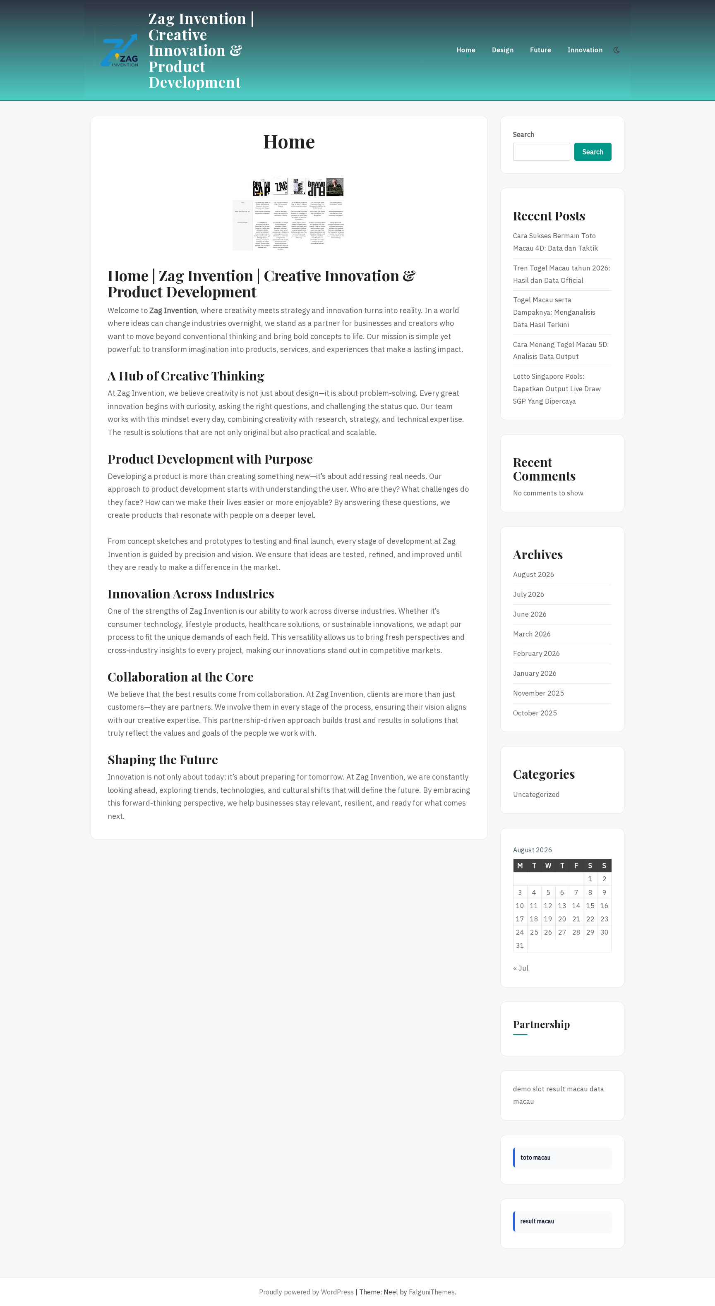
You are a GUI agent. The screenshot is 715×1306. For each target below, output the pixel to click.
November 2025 (538, 693)
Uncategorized (536, 794)
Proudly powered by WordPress (306, 1292)
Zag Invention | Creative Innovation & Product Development (201, 49)
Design (503, 50)
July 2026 (529, 594)
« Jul (520, 968)
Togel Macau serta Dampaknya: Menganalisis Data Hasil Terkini (554, 312)
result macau (567, 1088)
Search (524, 134)
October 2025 (535, 713)
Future (541, 50)
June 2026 (530, 614)
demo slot (529, 1088)
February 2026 (536, 653)
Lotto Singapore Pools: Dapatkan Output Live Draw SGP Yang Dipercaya (557, 389)
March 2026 (532, 634)
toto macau (535, 1157)
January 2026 (535, 673)
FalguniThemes (432, 1292)
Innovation (585, 50)
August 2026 (533, 574)
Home (466, 50)
